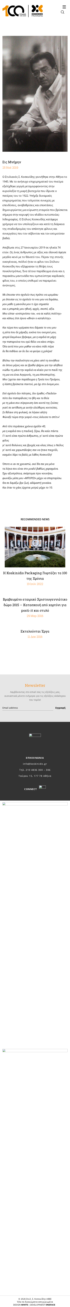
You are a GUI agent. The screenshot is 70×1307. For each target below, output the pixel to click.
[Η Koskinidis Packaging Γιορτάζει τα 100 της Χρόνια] (35, 547)
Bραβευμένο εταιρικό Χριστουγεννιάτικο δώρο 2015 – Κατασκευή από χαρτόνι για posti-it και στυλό (35, 605)
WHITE (24, 1304)
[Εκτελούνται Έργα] (35, 624)
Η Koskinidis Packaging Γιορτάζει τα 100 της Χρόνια (35, 576)
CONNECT (31, 789)
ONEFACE (50, 1304)
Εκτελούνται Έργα (35, 631)
